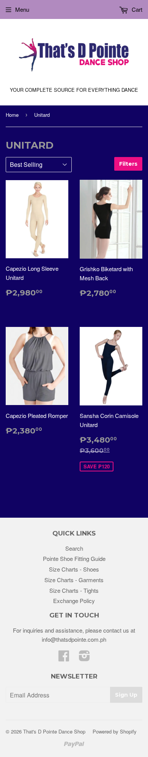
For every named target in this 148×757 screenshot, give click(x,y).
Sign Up (126, 694)
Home (12, 114)
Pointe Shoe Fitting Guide (74, 558)
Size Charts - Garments (74, 580)
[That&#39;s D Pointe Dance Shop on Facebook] (63, 658)
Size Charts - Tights (74, 590)
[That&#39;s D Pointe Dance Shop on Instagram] (84, 658)
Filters (128, 163)
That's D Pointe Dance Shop (54, 731)
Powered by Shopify (115, 731)
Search (74, 548)
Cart (136, 9)
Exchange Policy (74, 601)
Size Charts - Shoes (74, 569)
